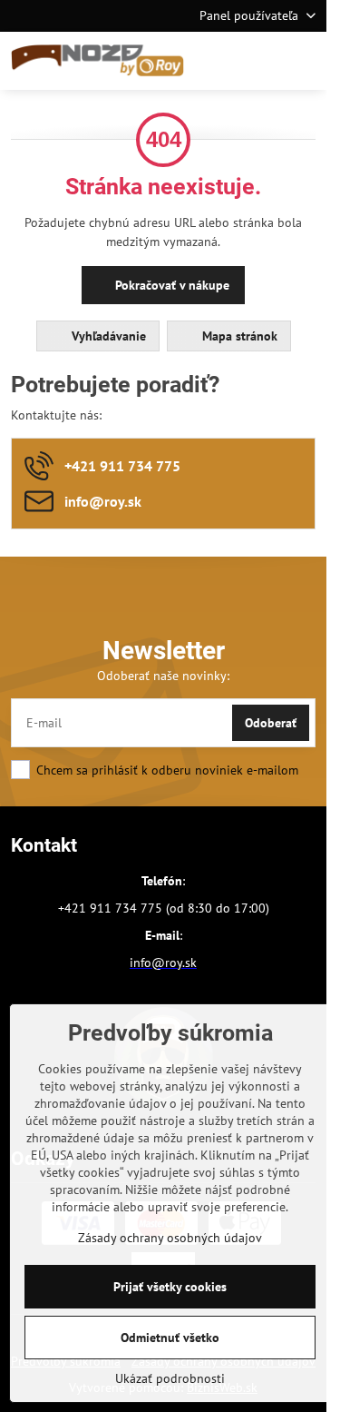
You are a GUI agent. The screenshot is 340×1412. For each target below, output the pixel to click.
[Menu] (304, 61)
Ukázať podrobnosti (170, 1378)
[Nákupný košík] (261, 61)
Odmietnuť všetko (170, 1337)
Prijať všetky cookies (170, 1287)
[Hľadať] (217, 61)
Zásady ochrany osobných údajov (170, 1237)
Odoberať (270, 723)
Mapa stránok (238, 336)
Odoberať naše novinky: (163, 675)
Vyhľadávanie (107, 336)
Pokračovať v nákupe (170, 285)
